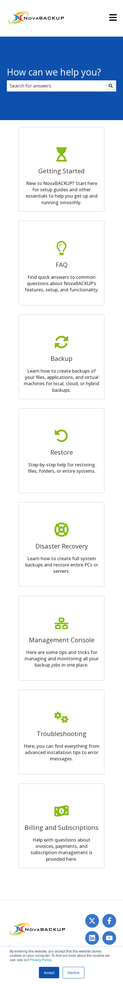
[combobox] (56, 85)
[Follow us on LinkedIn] (92, 938)
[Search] (110, 85)
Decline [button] (74, 972)
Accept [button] (49, 972)
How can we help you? (54, 72)
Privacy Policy (40, 959)
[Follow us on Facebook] (109, 921)
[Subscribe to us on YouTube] (109, 938)
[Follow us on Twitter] (92, 921)
